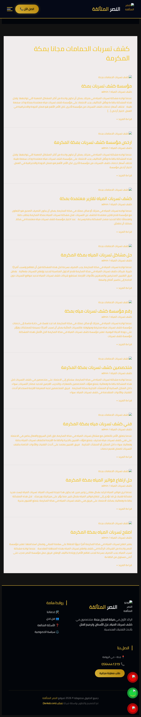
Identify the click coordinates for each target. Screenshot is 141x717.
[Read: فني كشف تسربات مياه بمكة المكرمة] (115, 414)
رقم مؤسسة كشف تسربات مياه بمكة (98, 311)
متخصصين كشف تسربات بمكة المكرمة (96, 367)
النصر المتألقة (49, 698)
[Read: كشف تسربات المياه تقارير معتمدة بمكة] (115, 189)
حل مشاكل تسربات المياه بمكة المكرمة (96, 255)
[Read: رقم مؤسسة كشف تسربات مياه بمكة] (115, 302)
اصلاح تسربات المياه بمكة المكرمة (101, 532)
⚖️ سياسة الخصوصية (47, 631)
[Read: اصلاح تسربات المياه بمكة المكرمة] (115, 523)
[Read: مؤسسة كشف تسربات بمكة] (115, 77)
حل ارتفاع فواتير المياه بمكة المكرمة (99, 480)
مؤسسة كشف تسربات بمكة (106, 86)
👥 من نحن (52, 618)
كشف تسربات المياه (121, 91)
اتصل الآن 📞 (27, 9)
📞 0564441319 (113, 664)
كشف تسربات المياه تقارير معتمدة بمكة (96, 198)
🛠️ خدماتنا (53, 612)
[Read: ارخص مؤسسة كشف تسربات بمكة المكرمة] (115, 133)
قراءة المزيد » (124, 119)
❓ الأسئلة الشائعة (48, 625)
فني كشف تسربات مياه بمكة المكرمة (97, 424)
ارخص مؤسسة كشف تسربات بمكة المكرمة (93, 142)
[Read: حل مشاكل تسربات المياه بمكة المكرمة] (115, 245)
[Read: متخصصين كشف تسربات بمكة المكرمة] (115, 358)
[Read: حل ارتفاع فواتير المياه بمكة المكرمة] (115, 471)
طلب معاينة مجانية (110, 673)
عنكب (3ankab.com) (53, 703)
